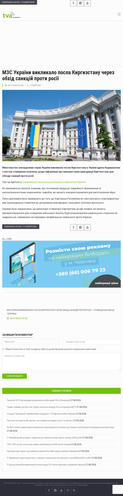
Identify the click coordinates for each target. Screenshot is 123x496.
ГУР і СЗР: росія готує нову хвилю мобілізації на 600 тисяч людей (39, 444)
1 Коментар (35, 85)
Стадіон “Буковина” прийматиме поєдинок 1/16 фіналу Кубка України (41, 414)
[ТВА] (11, 14)
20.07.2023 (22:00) (16, 85)
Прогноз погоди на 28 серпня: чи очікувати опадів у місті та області (40, 420)
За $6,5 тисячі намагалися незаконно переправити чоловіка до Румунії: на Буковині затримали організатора (60, 427)
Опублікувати (14, 376)
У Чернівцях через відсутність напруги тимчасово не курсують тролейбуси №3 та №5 (49, 458)
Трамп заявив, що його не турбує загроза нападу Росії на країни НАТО (41, 407)
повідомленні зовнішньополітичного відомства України (53, 182)
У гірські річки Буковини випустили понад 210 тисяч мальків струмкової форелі (46, 464)
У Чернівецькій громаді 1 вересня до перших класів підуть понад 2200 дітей (44, 437)
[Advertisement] (61, 43)
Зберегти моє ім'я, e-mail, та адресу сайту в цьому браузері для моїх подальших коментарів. (51, 349)
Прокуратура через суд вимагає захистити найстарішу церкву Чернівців (42, 451)
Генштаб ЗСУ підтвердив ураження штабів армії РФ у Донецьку (38, 400)
